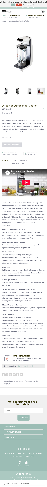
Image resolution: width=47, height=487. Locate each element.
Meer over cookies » (30, 5)
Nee (19, 5)
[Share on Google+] (6, 374)
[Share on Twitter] (21, 374)
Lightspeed (34, 480)
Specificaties (18, 163)
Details (5, 160)
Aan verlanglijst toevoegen (13, 381)
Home (4, 21)
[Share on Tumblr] (17, 374)
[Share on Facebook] (3, 374)
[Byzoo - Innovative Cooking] (8, 11)
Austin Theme (14, 480)
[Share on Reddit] (14, 374)
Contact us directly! (25, 366)
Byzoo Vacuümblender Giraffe (18, 21)
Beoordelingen (20, 160)
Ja (13, 5)
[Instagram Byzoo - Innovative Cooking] (30, 474)
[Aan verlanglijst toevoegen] (44, 109)
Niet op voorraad (11, 145)
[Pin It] (10, 374)
